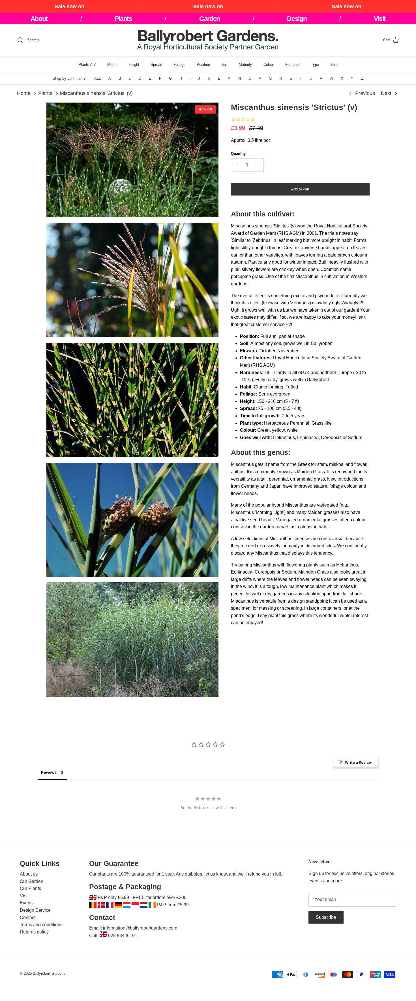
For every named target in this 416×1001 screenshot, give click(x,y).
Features (292, 64)
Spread (156, 64)
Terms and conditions (41, 924)
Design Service (35, 910)
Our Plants (30, 888)
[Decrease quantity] (236, 165)
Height (134, 64)
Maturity (245, 64)
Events (27, 902)
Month (112, 64)
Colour (268, 64)
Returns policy (34, 932)
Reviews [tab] (48, 772)
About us (29, 874)
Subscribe (326, 917)
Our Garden (31, 881)
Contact (27, 917)
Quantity (238, 153)
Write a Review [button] (358, 762)
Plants (45, 93)
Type (315, 64)
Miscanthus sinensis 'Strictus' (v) (96, 93)
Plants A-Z (87, 64)
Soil (224, 64)
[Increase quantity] (258, 165)
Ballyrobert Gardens (49, 973)
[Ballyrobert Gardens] (208, 40)
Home (24, 93)
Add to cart (300, 189)
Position (203, 64)
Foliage (179, 64)
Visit (24, 895)
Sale (334, 64)
